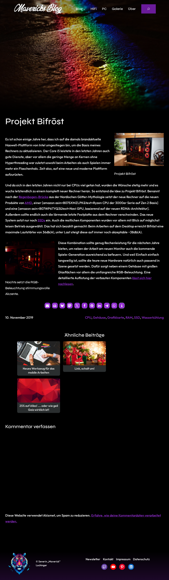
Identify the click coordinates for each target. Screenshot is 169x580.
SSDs (41, 220)
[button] (47, 305)
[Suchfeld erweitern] (148, 9)
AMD (28, 203)
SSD (137, 317)
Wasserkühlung (153, 317)
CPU (88, 317)
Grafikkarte (115, 317)
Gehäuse (99, 317)
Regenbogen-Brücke (33, 197)
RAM (129, 317)
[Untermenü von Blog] (84, 9)
